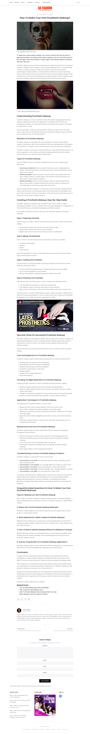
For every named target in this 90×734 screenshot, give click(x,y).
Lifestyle (37, 2)
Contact (58, 729)
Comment (45, 645)
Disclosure (42, 729)
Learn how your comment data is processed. (40, 686)
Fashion (16, 2)
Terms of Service (26, 729)
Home (11, 2)
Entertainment (46, 2)
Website (45, 672)
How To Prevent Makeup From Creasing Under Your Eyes (38, 592)
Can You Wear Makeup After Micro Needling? (34, 587)
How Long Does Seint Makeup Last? (31, 590)
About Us (53, 729)
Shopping (30, 2)
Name (45, 660)
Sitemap (48, 729)
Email (45, 666)
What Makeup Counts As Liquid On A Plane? (34, 594)
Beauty (23, 2)
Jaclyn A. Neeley (26, 609)
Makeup (51, 14)
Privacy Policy (35, 729)
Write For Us (64, 729)
